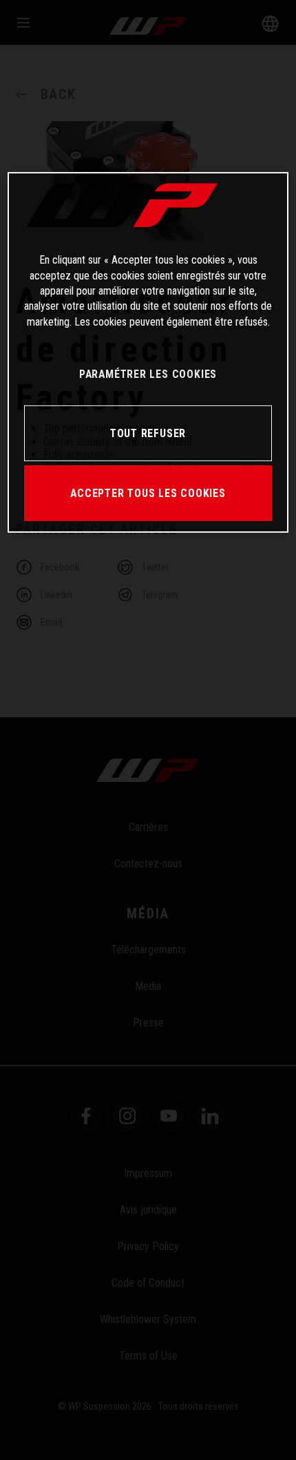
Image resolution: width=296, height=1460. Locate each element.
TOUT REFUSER (148, 433)
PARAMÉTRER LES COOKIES (148, 374)
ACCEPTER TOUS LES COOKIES (148, 493)
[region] (148, 352)
